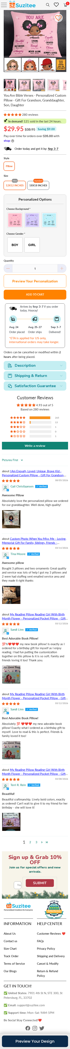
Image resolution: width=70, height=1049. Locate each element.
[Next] (63, 41)
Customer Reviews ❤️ (51, 933)
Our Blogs (10, 971)
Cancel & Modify (48, 963)
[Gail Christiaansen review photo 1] (11, 519)
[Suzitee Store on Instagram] (35, 1029)
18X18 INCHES (38, 185)
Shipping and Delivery (51, 956)
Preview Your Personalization (35, 281)
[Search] (47, 5)
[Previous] (7, 41)
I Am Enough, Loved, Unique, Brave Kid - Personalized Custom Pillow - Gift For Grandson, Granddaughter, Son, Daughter (33, 475)
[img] (11, 480)
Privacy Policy (46, 948)
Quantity (9, 260)
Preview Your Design (35, 1041)
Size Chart (10, 948)
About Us (10, 933)
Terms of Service (14, 963)
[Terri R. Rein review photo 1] (11, 822)
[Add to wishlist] (58, 17)
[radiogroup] (35, 220)
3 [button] (36, 842)
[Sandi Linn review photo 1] (11, 674)
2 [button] (30, 842)
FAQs (40, 941)
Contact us (10, 941)
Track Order (11, 956)
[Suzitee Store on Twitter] (42, 1029)
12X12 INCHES (15, 185)
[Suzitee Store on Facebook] (28, 1029)
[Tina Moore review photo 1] (11, 595)
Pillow (9, 166)
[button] (12, 114)
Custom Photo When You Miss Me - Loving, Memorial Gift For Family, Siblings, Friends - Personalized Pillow (34, 542)
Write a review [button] (35, 445)
